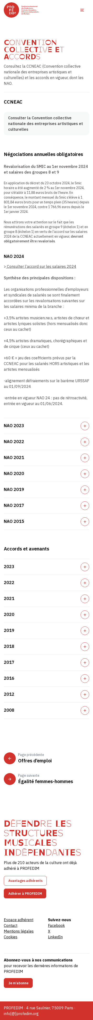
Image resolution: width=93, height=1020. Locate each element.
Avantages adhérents (25, 881)
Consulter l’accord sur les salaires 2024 (41, 266)
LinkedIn (55, 937)
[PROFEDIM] (21, 10)
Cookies (10, 937)
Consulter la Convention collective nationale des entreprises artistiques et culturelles (45, 123)
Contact (10, 925)
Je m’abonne (18, 983)
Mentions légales (19, 931)
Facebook (56, 925)
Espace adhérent (18, 919)
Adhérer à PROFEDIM (25, 893)
